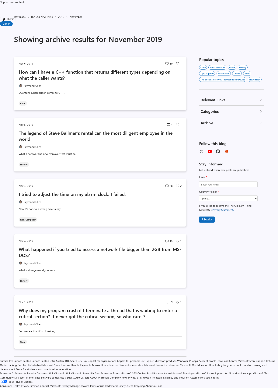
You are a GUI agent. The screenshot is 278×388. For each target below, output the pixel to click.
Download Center (227, 361)
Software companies (52, 377)
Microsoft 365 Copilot (133, 373)
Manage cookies (79, 386)
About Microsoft (99, 377)
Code (203, 67)
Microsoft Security (25, 373)
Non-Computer (217, 67)
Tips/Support (207, 73)
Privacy (65, 386)
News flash (254, 79)
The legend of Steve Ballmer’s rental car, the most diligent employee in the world (96, 136)
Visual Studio (72, 377)
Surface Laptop (22, 361)
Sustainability (211, 377)
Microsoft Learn (205, 373)
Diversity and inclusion (176, 377)
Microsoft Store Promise (56, 365)
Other (232, 67)
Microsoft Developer (183, 373)
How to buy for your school (225, 365)
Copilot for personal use (131, 361)
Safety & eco (126, 386)
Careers (85, 377)
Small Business (155, 373)
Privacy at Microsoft (139, 377)
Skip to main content (12, 2)
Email (203, 177)
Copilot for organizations (102, 361)
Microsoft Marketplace (27, 377)
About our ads (153, 386)
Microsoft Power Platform (85, 373)
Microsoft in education (105, 365)
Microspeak (223, 73)
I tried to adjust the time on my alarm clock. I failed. (72, 194)
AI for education (61, 369)
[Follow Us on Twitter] (201, 151)
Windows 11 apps (187, 361)
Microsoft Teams (110, 373)
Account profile (207, 361)
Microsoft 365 (62, 373)
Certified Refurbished (30, 365)
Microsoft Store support (251, 361)
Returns (270, 361)
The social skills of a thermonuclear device (222, 79)
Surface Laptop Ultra (43, 361)
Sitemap (34, 386)
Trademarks (111, 386)
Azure (167, 373)
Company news (118, 377)
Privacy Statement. (223, 210)
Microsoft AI (7, 373)
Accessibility (196, 377)
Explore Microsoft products (160, 361)
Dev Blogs (20, 17)
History (242, 67)
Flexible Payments (81, 365)
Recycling (139, 386)
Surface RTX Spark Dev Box (71, 361)
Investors (157, 377)
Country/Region (209, 191)
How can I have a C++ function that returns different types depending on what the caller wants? (94, 75)
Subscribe (206, 219)
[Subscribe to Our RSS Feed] (226, 151)
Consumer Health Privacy (14, 386)
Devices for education (131, 365)
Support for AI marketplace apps (233, 373)
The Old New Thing (42, 17)
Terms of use (97, 386)
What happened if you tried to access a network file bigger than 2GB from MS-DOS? (100, 252)
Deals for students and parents (33, 369)
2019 (61, 17)
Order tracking (8, 365)
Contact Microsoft (50, 386)
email (247, 73)
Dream (237, 73)
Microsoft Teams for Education (161, 365)
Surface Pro (6, 361)
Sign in (6, 23)
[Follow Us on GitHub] (218, 151)
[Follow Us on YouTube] (209, 151)
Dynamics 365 (44, 373)
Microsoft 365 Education (194, 365)
